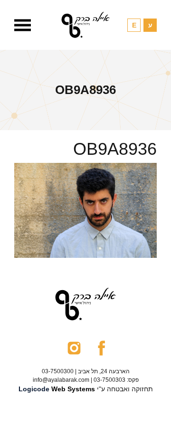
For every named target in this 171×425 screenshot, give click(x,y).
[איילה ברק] (85, 25)
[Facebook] (101, 347)
